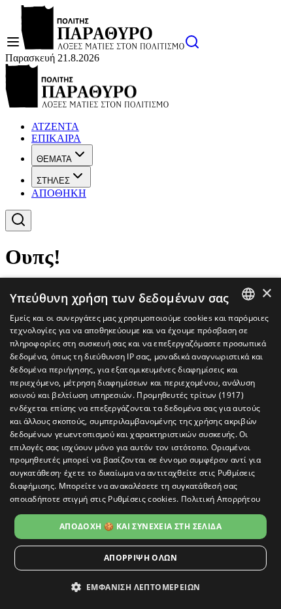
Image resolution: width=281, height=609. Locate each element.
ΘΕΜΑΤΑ (54, 159)
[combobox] (248, 294)
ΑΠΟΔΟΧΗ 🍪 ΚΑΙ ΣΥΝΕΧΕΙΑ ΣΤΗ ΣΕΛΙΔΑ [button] (140, 526)
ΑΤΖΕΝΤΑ (55, 126)
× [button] (266, 294)
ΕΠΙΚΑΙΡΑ (56, 138)
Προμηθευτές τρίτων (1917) (190, 395)
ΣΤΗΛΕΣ (53, 181)
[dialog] (140, 443)
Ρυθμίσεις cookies (142, 498)
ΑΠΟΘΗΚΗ (58, 193)
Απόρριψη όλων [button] (140, 557)
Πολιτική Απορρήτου (220, 498)
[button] (141, 586)
